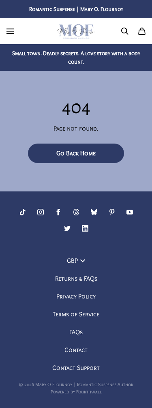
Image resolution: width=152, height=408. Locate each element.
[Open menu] (10, 31)
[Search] (124, 31)
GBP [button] (72, 260)
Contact (76, 350)
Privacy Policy (76, 296)
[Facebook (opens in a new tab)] (58, 212)
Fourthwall (89, 392)
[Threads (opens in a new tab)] (76, 212)
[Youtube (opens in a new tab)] (130, 212)
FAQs (76, 332)
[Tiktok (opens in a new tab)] (23, 212)
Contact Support (76, 367)
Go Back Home (76, 153)
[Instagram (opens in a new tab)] (40, 212)
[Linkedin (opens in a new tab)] (85, 228)
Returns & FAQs (76, 278)
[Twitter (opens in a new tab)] (67, 228)
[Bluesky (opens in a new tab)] (94, 212)
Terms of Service (76, 314)
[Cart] (142, 31)
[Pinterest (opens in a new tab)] (112, 212)
